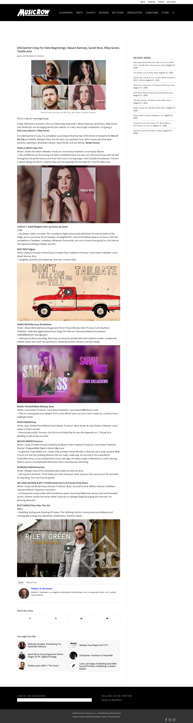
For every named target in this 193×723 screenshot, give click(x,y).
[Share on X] (56, 618)
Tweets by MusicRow (111, 700)
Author (20, 583)
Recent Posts (32, 583)
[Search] (173, 12)
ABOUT (142, 2)
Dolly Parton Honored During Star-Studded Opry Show (153, 92)
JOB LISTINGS (171, 2)
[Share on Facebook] (30, 618)
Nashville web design (93, 717)
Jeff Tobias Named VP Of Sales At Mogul (148, 130)
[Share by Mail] (107, 618)
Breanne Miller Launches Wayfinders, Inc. (148, 115)
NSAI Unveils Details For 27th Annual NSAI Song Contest (154, 85)
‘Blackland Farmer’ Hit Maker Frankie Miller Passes (152, 100)
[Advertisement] (153, 154)
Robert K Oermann (36, 56)
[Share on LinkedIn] (81, 618)
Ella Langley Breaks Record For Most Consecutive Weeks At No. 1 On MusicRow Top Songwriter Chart (153, 63)
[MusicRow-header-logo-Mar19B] (33, 12)
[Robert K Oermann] (24, 597)
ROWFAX (161, 2)
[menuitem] (143, 2)
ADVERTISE (151, 2)
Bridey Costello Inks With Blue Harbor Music (149, 107)
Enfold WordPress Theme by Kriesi (109, 713)
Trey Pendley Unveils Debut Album (145, 72)
